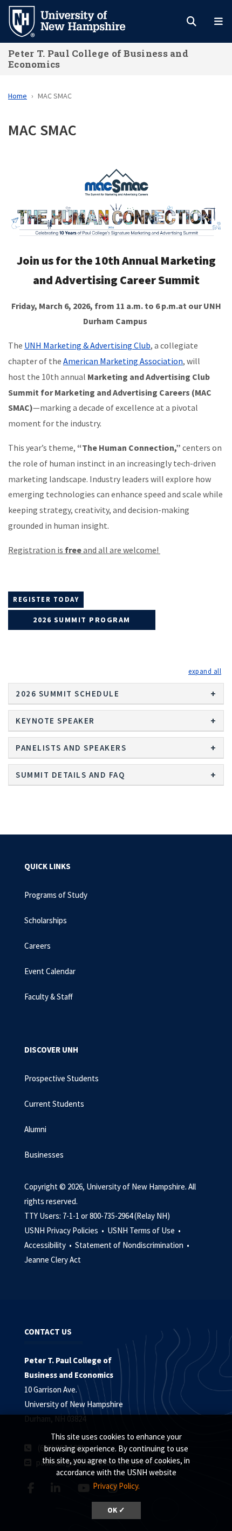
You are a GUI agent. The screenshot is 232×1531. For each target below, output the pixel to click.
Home (17, 96)
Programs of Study (55, 895)
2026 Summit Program (82, 620)
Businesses (44, 1154)
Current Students (54, 1104)
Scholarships (45, 920)
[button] (204, 671)
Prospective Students (61, 1078)
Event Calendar (50, 971)
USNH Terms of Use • (144, 1230)
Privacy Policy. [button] (116, 1486)
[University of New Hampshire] (75, 20)
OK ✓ (116, 1510)
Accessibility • (48, 1245)
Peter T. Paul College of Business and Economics (98, 58)
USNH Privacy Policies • (65, 1230)
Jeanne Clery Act (52, 1259)
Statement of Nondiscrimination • (133, 1245)
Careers (37, 946)
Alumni (35, 1129)
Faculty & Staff (48, 996)
